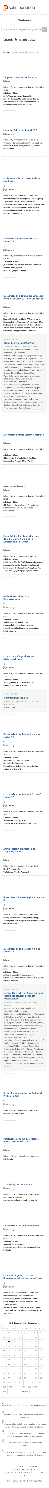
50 (9, 1355)
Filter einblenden (24, 20)
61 (25, 1360)
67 (15, 1364)
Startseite (18, 1467)
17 (4, 1337)
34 (9, 1346)
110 (42, 1387)
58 (9, 1360)
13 (24, 1333)
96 (41, 1378)
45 (25, 1351)
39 (36, 1346)
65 (4, 1364)
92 (20, 1378)
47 (36, 1351)
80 (41, 1369)
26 (9, 1342)
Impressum (38, 1472)
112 (10, 1391)
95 (36, 1378)
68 (20, 1364)
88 (41, 1373)
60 (20, 1360)
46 (30, 1351)
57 (4, 1360)
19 (15, 1337)
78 (30, 1369)
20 (20, 1337)
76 (20, 1369)
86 (30, 1373)
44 (20, 1351)
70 (30, 1364)
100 (20, 1382)
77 (25, 1369)
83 (15, 1373)
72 (41, 1364)
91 (15, 1378)
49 (4, 1355)
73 (4, 1369)
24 (41, 1337)
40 (41, 1346)
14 (29, 1333)
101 (26, 1382)
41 (4, 1351)
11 (14, 1333)
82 (9, 1373)
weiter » (25, 1391)
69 (25, 1364)
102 (32, 1382)
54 (30, 1355)
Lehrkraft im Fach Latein (16, 697)
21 (25, 1337)
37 (25, 1346)
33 (4, 1346)
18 (9, 1337)
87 (36, 1373)
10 (8, 1333)
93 (25, 1378)
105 (10, 1387)
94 (30, 1378)
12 (19, 1333)
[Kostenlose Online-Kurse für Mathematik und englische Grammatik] (24, 1412)
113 (17, 1391)
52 (20, 1355)
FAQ (24, 1475)
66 (9, 1364)
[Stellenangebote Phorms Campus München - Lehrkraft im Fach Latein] (34, 709)
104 (4, 1387)
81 (4, 1373)
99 (15, 1382)
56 (41, 1355)
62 (30, 1360)
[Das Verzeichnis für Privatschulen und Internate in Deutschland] (24, 1440)
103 (39, 1382)
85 (25, 1373)
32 (41, 1342)
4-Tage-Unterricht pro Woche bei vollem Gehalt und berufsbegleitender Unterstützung (24, 996)
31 (36, 1342)
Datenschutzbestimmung (18, 1472)
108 (29, 1387)
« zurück (6, 1328)
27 (15, 1342)
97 (4, 1382)
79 (36, 1369)
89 (4, 1378)
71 (36, 1364)
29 (25, 1342)
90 (9, 1378)
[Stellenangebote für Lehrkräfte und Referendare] (24, 1403)
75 (15, 1369)
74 (9, 1369)
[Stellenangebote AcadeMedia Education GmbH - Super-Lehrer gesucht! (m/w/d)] (34, 410)
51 (15, 1355)
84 (20, 1373)
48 (41, 1351)
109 (35, 1387)
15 (35, 1333)
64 (41, 1360)
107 (23, 1387)
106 (17, 1387)
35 (15, 1346)
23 (36, 1337)
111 (4, 1391)
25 (4, 1342)
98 (9, 1382)
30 (30, 1342)
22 (30, 1337)
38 (30, 1346)
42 (9, 1351)
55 (36, 1355)
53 (25, 1355)
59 (15, 1360)
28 (20, 1342)
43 (15, 1351)
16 (40, 1333)
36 (20, 1346)
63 (36, 1360)
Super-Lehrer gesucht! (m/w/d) (19, 343)
